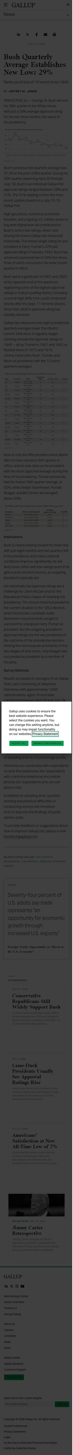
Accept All (19, 743)
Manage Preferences (47, 743)
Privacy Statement (45, 734)
